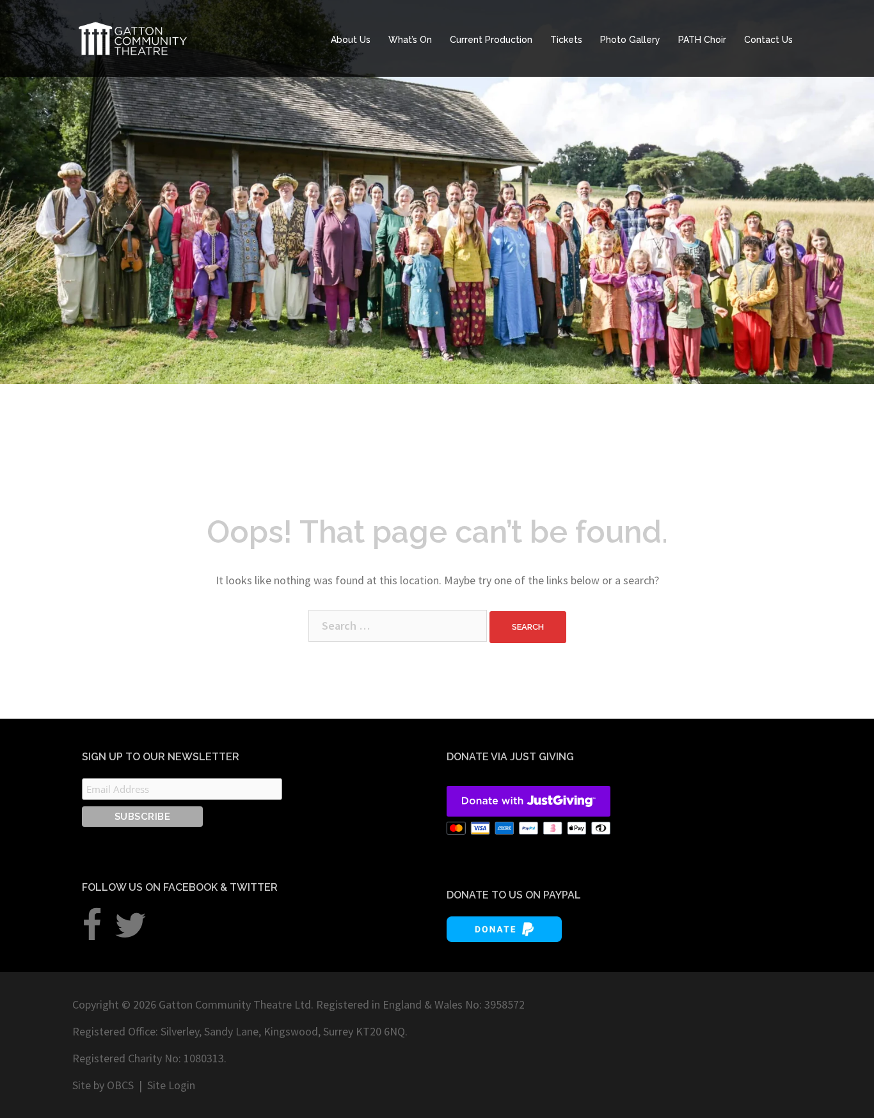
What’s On (410, 40)
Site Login (171, 1085)
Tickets (566, 40)
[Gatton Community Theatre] (132, 36)
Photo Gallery (630, 40)
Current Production (491, 40)
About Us (350, 40)
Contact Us (768, 40)
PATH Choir (702, 40)
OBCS (120, 1085)
